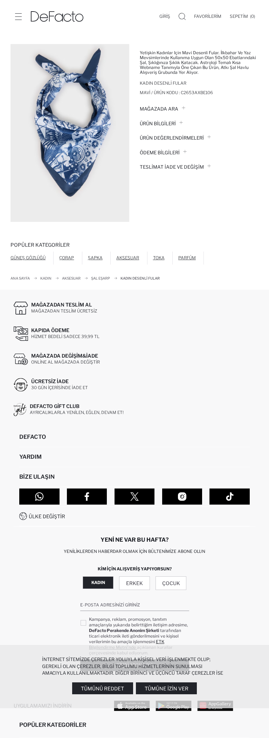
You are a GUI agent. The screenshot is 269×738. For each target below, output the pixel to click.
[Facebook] (87, 497)
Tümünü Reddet (102, 688)
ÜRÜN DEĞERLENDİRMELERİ (172, 138)
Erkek (134, 583)
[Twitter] (135, 497)
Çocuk (171, 583)
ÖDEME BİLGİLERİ (160, 152)
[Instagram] (182, 497)
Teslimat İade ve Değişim (172, 167)
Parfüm (187, 257)
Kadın (98, 582)
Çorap (66, 257)
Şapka (95, 257)
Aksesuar (127, 257)
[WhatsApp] (39, 497)
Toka (159, 257)
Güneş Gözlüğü (28, 257)
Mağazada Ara (159, 109)
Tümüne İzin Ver (166, 688)
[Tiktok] (229, 497)
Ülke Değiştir (47, 516)
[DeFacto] (57, 16)
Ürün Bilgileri (158, 123)
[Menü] (18, 16)
